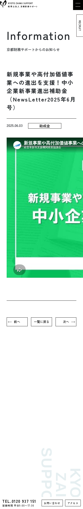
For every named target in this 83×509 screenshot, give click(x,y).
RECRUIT (80, 25)
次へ (66, 321)
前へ (17, 321)
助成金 (44, 125)
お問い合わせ (52, 503)
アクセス (73, 503)
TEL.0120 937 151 (19, 503)
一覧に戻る (41, 321)
